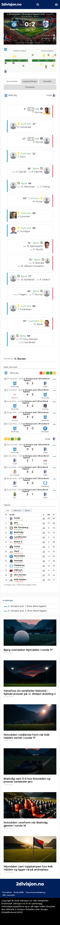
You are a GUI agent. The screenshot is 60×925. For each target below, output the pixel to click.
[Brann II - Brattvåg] (30, 394)
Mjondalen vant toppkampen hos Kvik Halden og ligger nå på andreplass (28, 868)
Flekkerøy (19, 565)
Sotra (17, 546)
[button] (37, 4)
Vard (16, 551)
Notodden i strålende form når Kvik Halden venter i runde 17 (26, 736)
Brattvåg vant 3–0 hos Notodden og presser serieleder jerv (27, 780)
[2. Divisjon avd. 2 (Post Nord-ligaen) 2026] (30, 610)
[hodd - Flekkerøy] (30, 482)
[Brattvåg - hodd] (30, 382)
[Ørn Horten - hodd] (30, 471)
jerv (16, 523)
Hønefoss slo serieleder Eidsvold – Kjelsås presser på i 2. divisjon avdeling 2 (30, 692)
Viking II (18, 570)
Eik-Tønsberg (21, 527)
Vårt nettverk (8, 895)
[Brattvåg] (14, 26)
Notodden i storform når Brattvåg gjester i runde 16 (26, 824)
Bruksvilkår (19, 892)
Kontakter (7, 892)
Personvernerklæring (35, 892)
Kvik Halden (20, 579)
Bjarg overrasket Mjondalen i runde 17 (28, 649)
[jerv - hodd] (30, 494)
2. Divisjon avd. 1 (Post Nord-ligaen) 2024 (26, 14)
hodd (17, 518)
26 (44, 518)
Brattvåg (18, 532)
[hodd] (46, 26)
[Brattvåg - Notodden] (30, 428)
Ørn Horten (20, 575)
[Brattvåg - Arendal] (30, 405)
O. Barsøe (20, 358)
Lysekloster (20, 537)
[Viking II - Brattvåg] (30, 416)
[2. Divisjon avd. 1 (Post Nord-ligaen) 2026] (30, 606)
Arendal (18, 560)
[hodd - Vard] (30, 460)
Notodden (19, 556)
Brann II (18, 542)
